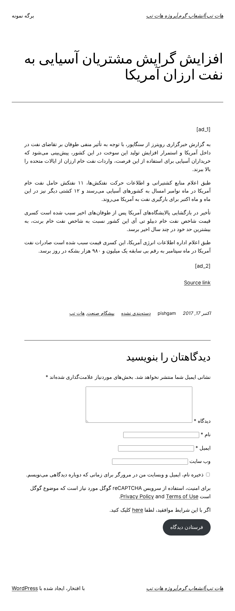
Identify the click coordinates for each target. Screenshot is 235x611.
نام (206, 434)
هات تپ (77, 313)
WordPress (25, 588)
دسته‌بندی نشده (136, 313)
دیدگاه (202, 421)
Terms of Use (182, 496)
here (137, 510)
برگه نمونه (23, 16)
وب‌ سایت (200, 461)
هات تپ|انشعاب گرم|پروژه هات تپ (184, 16)
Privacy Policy (137, 496)
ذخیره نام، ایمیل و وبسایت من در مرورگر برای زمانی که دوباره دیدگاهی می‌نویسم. (114, 475)
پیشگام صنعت (100, 313)
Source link (197, 283)
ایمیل (203, 448)
